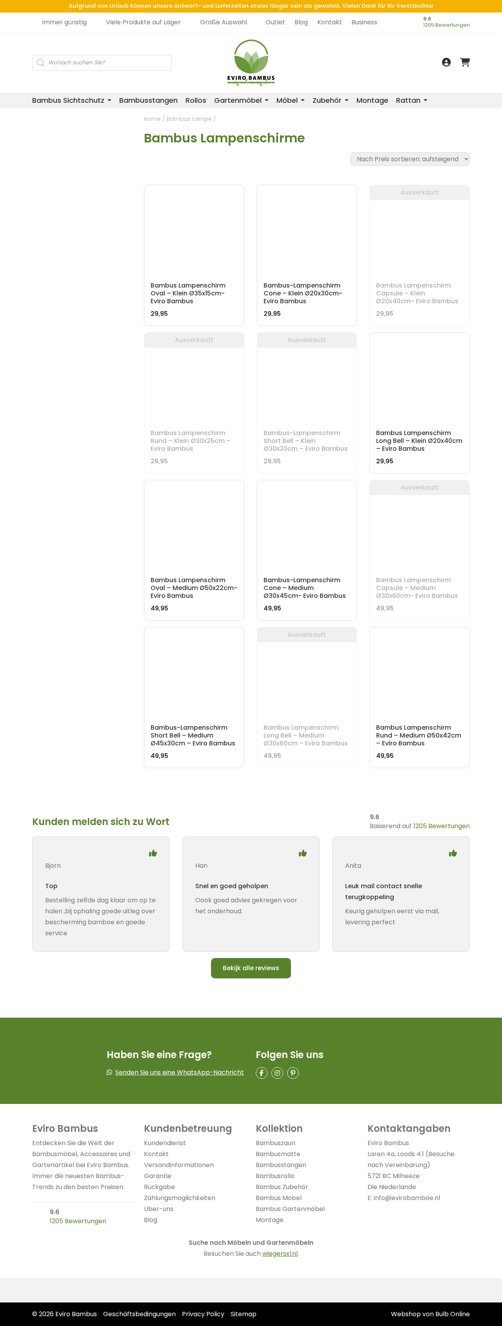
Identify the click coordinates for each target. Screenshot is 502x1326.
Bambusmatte (278, 1153)
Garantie (157, 1175)
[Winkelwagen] (465, 62)
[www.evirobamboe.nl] (391, 34)
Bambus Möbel (279, 1197)
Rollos (196, 100)
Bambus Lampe (189, 119)
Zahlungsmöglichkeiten (179, 1197)
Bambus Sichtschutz (68, 100)
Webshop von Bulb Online (430, 1314)
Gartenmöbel (238, 100)
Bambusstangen (148, 100)
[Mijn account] (446, 62)
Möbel (287, 100)
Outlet (275, 22)
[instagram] (277, 1073)
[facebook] (261, 1073)
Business (364, 22)
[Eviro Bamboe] (251, 62)
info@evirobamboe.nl (407, 1197)
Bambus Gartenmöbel (290, 1208)
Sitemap (243, 1314)
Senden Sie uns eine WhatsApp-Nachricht (179, 1072)
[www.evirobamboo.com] (391, 43)
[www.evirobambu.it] (391, 52)
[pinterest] (293, 1073)
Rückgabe (159, 1186)
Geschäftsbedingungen (139, 1314)
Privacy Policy (203, 1314)
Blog (301, 22)
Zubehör (327, 100)
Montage (372, 100)
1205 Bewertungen (446, 25)
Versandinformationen (179, 1164)
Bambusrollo (275, 1175)
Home (152, 119)
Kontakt (329, 22)
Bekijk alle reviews (251, 968)
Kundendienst (165, 1143)
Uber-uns (158, 1208)
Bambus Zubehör (282, 1186)
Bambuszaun (275, 1143)
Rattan (408, 100)
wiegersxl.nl (280, 1253)
